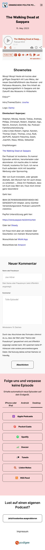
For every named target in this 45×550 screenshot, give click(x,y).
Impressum (22, 531)
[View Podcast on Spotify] (19, 54)
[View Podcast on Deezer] (38, 54)
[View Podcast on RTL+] (23, 54)
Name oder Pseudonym (10, 271)
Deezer (25, 447)
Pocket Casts (25, 426)
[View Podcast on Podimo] (34, 54)
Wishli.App (23, 239)
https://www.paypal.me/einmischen (19, 220)
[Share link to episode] (40, 47)
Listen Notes (25, 467)
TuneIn (25, 457)
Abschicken (22, 364)
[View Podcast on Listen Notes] (30, 54)
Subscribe (8, 55)
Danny (11, 108)
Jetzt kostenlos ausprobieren (22, 518)
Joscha (25, 102)
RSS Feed (25, 478)
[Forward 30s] (10, 47)
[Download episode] (31, 47)
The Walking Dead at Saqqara (28, 39)
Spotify (25, 437)
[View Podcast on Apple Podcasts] (15, 54)
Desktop (36, 403)
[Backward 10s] (5, 47)
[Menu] (41, 5)
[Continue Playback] (8, 40)
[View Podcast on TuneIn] (27, 54)
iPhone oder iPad (11, 404)
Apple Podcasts (25, 416)
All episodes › (35, 59)
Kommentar (6, 293)
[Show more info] (36, 47)
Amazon (22, 245)
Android (25, 403)
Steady (14, 225)
